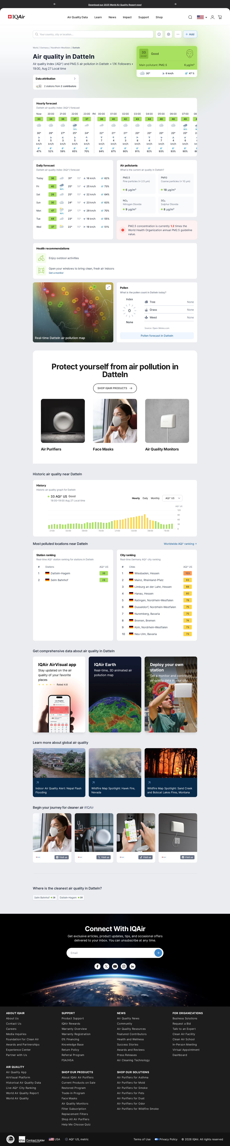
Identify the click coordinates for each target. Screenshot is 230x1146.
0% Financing (70, 1039)
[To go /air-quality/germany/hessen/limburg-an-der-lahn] (157, 586)
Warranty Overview (74, 1028)
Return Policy (70, 1049)
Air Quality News (128, 1018)
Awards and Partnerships (22, 1044)
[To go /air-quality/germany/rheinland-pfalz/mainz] (157, 580)
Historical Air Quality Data (23, 1082)
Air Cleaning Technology (133, 1060)
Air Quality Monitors (75, 1103)
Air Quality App (16, 1072)
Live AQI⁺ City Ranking (21, 1088)
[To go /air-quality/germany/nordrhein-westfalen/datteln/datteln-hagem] (73, 573)
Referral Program (73, 1055)
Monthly (155, 498)
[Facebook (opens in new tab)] (97, 966)
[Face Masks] (115, 421)
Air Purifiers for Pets (130, 1093)
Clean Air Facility (184, 1034)
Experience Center (18, 1049)
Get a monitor (56, 272)
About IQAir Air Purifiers (78, 1077)
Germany (44, 47)
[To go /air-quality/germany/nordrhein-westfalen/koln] (157, 627)
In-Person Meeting (185, 1044)
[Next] (175, 4)
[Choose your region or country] (202, 17)
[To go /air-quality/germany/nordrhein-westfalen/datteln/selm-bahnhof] (73, 580)
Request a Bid (182, 1023)
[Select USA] (202, 17)
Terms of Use (142, 1139)
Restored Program (74, 1088)
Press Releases (127, 1055)
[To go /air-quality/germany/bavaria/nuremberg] (157, 613)
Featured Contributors (131, 1034)
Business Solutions (185, 1018)
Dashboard (180, 1055)
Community (124, 1023)
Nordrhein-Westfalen (60, 47)
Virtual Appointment (186, 1049)
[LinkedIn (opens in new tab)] (132, 966)
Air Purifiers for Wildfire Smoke (138, 1108)
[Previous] (54, 4)
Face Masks (69, 1098)
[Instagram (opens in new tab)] (124, 966)
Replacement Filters (75, 1114)
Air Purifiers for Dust (131, 1098)
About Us (12, 1018)
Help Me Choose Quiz (76, 1124)
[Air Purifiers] (63, 421)
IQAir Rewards (71, 1023)
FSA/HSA (68, 1060)
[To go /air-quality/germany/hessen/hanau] (157, 593)
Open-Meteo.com (161, 328)
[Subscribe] (158, 953)
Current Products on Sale (78, 1082)
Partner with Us (16, 1055)
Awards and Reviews (130, 1049)
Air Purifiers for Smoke (132, 1088)
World (35, 47)
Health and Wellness (130, 1039)
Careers (11, 1028)
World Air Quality (17, 1098)
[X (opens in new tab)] (106, 966)
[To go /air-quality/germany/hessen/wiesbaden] (157, 573)
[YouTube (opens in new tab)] (115, 966)
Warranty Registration (76, 1034)
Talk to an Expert (184, 1028)
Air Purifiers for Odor (131, 1103)
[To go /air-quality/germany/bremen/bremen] (157, 620)
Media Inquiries (16, 1034)
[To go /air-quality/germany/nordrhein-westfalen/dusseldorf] (157, 607)
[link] (190, 17)
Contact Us (13, 1023)
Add (191, 34)
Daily (145, 498)
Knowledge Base (73, 1044)
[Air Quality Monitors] (167, 421)
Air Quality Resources (131, 1028)
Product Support (73, 1018)
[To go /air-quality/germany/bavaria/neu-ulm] (157, 634)
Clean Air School (184, 1039)
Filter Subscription (74, 1108)
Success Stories (127, 1044)
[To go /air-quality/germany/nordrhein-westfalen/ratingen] (157, 600)
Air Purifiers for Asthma (133, 1077)
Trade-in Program (73, 1093)
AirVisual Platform (18, 1077)
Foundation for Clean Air (22, 1039)
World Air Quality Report (22, 1093)
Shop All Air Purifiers (75, 1119)
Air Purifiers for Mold (131, 1082)
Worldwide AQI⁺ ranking (179, 543)
